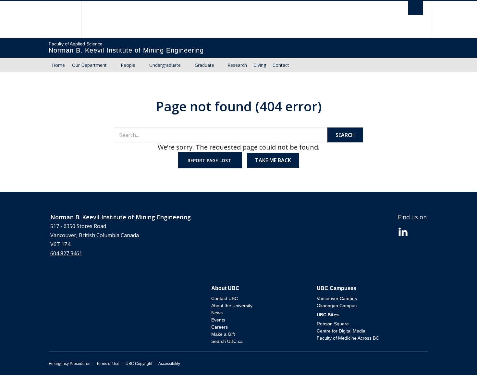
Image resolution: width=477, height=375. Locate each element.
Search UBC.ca (227, 341)
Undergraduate (165, 65)
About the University (231, 305)
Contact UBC (224, 298)
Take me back (273, 160)
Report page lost (210, 160)
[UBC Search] (415, 9)
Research (237, 65)
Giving (259, 65)
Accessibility (169, 363)
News (217, 312)
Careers (219, 327)
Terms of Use (107, 363)
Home (58, 65)
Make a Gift (223, 334)
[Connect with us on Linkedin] (403, 231)
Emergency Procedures (69, 363)
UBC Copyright (139, 363)
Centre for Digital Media (341, 330)
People (128, 65)
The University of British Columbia (62, 19)
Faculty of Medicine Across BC (348, 338)
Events (218, 319)
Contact (281, 65)
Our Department (89, 65)
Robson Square (333, 323)
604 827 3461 (66, 253)
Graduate (204, 65)
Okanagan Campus (337, 305)
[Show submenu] (113, 65)
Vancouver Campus (337, 298)
